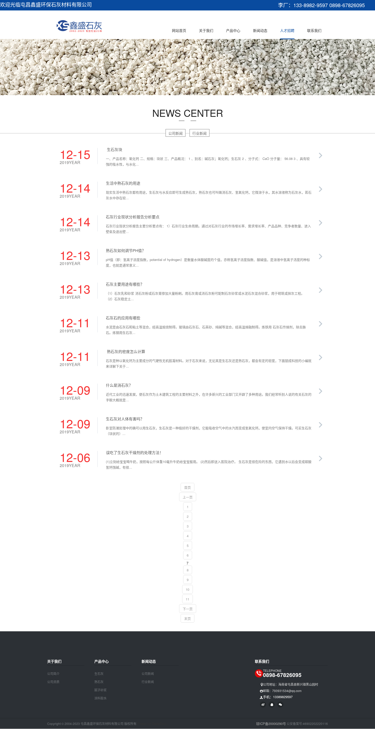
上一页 (188, 497)
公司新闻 (175, 133)
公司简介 (53, 673)
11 (187, 599)
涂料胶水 (100, 698)
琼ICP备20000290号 (271, 723)
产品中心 (233, 30)
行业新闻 (199, 133)
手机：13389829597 (278, 696)
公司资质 (53, 682)
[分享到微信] (280, 704)
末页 (187, 618)
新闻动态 (260, 30)
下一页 (188, 608)
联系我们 (314, 30)
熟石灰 (99, 682)
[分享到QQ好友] (272, 704)
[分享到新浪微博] (263, 704)
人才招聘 (287, 30)
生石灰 (99, 673)
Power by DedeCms (152, 723)
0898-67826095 (282, 674)
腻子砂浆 (100, 690)
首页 (187, 487)
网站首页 (179, 30)
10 (187, 589)
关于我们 (206, 30)
